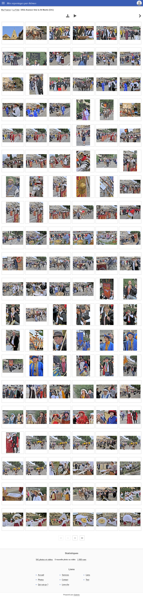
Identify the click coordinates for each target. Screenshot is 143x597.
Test (87, 580)
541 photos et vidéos (44, 560)
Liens (88, 575)
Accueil (41, 575)
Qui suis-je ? (43, 585)
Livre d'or (65, 585)
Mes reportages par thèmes (21, 3)
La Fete (15, 10)
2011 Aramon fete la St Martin (35, 10)
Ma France (6, 10)
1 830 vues (81, 560)
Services (65, 575)
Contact (65, 580)
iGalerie (77, 595)
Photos (41, 580)
